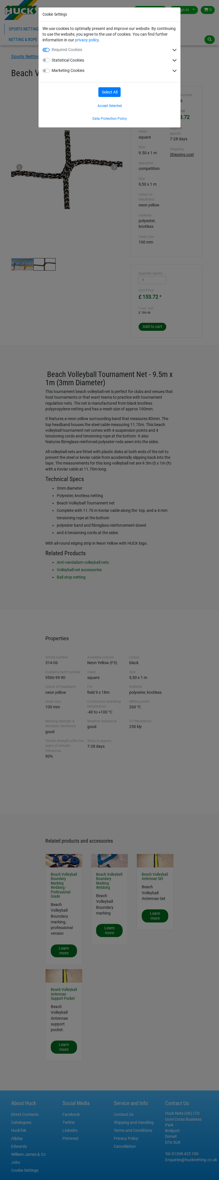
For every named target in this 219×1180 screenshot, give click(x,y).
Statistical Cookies (68, 60)
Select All (109, 92)
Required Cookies (67, 49)
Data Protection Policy (109, 119)
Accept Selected (110, 106)
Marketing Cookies (68, 70)
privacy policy (87, 40)
